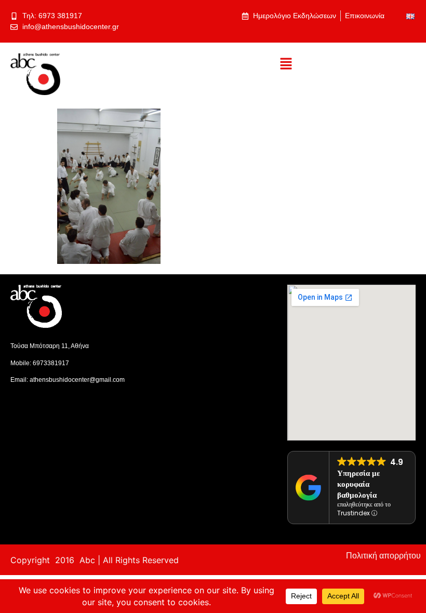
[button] (285, 64)
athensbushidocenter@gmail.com (77, 379)
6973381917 (51, 363)
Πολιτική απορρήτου (383, 555)
